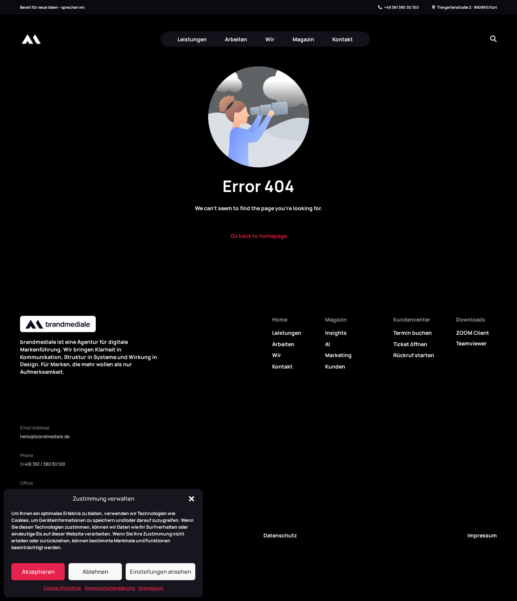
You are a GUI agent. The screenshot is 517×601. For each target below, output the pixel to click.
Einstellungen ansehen (160, 572)
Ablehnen (95, 572)
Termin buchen (412, 332)
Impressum (151, 588)
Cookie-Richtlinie (62, 588)
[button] (191, 499)
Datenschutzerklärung (110, 588)
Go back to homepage (258, 235)
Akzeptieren (38, 572)
